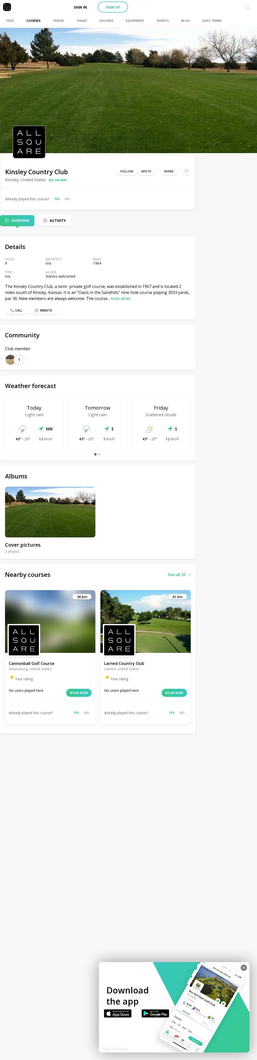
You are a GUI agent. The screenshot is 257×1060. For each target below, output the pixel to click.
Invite (146, 171)
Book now (79, 693)
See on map (57, 180)
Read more (121, 298)
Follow (127, 171)
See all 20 (177, 574)
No (67, 199)
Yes (57, 199)
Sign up (113, 7)
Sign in (80, 7)
